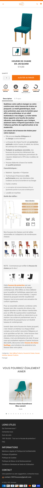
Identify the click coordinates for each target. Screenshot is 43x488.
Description (7, 98)
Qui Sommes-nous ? (9, 428)
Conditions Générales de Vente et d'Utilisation (18, 464)
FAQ (3, 442)
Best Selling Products (16, 353)
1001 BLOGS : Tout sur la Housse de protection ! (19, 438)
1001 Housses (11, 482)
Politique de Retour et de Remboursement (16, 461)
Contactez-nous (7, 432)
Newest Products (13, 355)
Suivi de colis (6, 435)
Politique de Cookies (9, 458)
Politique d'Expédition (9, 454)
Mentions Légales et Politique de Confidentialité (19, 451)
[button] (6, 414)
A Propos (17, 98)
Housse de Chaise (28, 353)
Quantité (5, 73)
